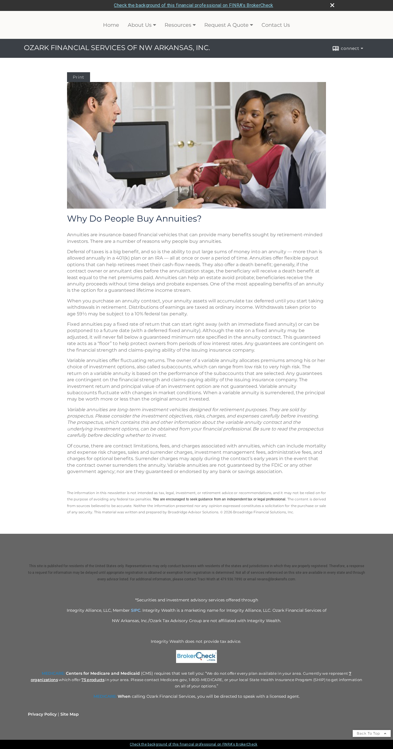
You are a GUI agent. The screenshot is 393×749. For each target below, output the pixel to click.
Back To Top (369, 733)
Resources (178, 25)
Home (111, 25)
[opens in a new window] (196, 663)
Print (78, 77)
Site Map (69, 714)
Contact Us (276, 25)
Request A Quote (226, 25)
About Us (140, 25)
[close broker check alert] (332, 5)
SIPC (135, 610)
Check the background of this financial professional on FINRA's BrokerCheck (193, 5)
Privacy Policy (42, 714)
